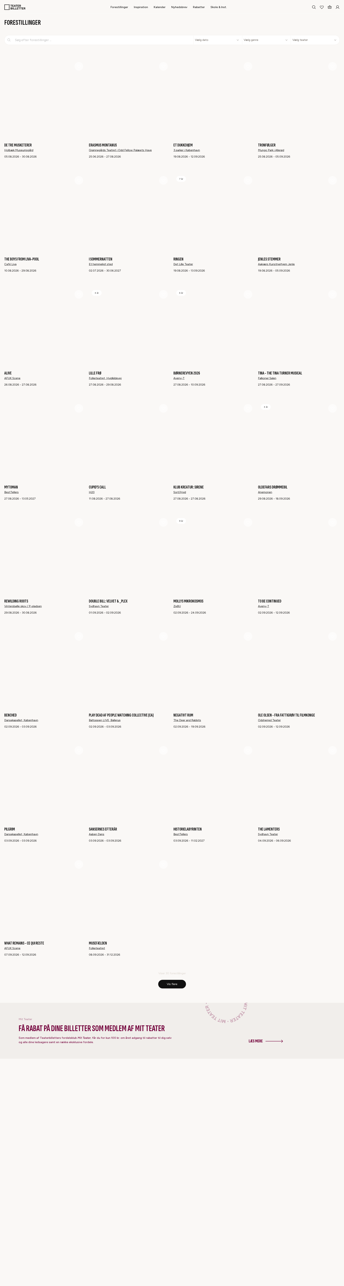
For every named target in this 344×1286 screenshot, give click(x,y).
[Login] (337, 7)
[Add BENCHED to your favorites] (79, 636)
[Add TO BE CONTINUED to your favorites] (332, 522)
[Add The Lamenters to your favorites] (332, 750)
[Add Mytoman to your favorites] (79, 408)
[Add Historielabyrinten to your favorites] (248, 750)
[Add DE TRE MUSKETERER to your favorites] (79, 66)
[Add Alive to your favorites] (79, 294)
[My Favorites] (321, 7)
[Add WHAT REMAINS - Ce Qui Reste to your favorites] (79, 864)
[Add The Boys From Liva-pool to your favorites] (79, 180)
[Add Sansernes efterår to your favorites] (163, 750)
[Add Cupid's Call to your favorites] (163, 408)
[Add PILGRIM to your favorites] (79, 750)
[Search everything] (313, 7)
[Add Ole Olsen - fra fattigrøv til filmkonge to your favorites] (332, 636)
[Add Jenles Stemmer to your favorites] (332, 180)
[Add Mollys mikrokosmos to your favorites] (248, 522)
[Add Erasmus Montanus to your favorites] (163, 66)
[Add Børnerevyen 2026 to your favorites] (248, 294)
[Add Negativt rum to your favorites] (248, 636)
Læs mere (256, 1041)
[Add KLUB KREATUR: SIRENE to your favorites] (248, 408)
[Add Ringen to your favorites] (248, 180)
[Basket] (329, 7)
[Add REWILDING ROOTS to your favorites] (79, 522)
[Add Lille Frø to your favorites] (163, 294)
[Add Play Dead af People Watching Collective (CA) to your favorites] (163, 636)
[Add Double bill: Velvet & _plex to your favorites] (163, 522)
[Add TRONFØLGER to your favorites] (332, 66)
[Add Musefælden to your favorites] (163, 864)
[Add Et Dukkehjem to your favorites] (248, 66)
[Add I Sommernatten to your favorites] (163, 180)
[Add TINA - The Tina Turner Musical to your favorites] (332, 294)
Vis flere (172, 984)
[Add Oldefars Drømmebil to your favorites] (332, 408)
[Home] (15, 7)
